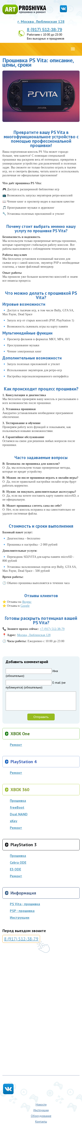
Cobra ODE (18, 862)
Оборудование (41, 1116)
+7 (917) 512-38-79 (52, 629)
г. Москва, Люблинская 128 (41, 21)
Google (25, 605)
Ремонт (16, 744)
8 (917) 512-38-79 (44, 29)
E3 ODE (15, 869)
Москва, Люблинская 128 (34, 635)
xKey (13, 821)
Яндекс (26, 601)
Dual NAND (19, 814)
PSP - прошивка (22, 910)
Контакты (41, 1121)
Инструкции (19, 917)
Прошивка (18, 800)
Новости (41, 1104)
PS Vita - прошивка (25, 904)
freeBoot (17, 807)
